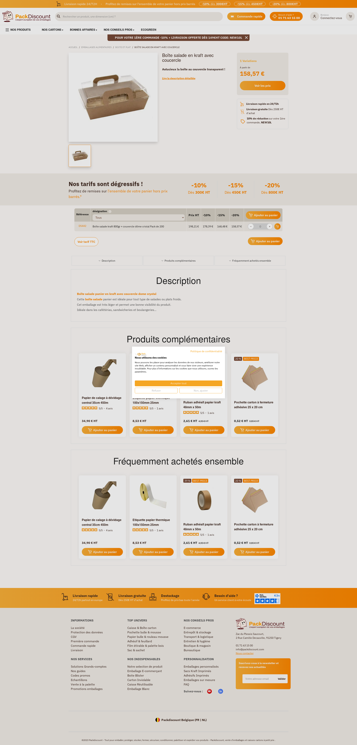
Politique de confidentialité (206, 351)
